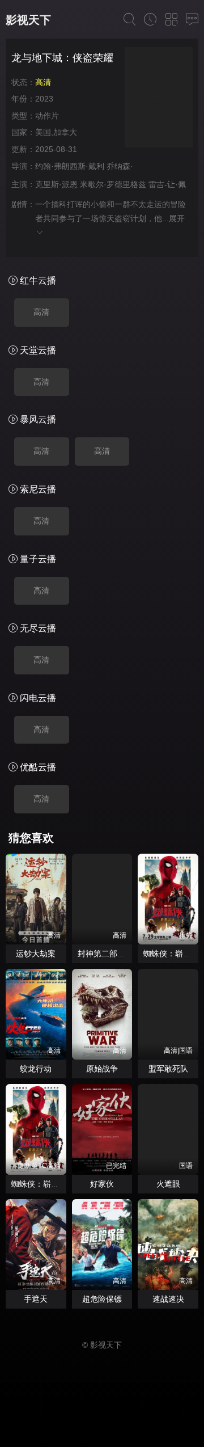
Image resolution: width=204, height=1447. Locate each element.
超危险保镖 (102, 1298)
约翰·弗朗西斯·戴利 (69, 166)
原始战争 (102, 1068)
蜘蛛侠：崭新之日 (43, 1183)
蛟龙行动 (36, 1068)
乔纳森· (120, 166)
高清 (41, 312)
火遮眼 (168, 1183)
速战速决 (168, 1298)
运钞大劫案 (36, 953)
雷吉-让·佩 (167, 184)
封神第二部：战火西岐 (117, 953)
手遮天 (36, 1298)
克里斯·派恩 (56, 184)
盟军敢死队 (168, 1068)
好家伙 (102, 1183)
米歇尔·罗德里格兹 (113, 184)
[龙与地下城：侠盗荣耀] (159, 99)
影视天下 (28, 20)
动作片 (47, 115)
